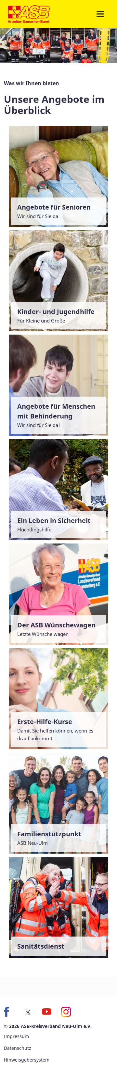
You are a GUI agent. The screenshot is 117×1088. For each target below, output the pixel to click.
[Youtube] (47, 1011)
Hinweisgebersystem (26, 1060)
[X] (28, 1012)
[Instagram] (65, 1011)
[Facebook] (9, 1011)
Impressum (16, 1036)
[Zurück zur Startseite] (29, 14)
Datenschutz (17, 1048)
